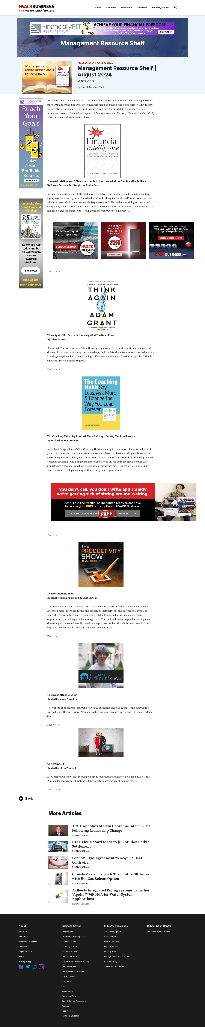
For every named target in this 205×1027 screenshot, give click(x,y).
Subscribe (126, 7)
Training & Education (70, 1016)
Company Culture (69, 946)
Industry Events (160, 7)
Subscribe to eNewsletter (158, 932)
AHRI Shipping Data (112, 932)
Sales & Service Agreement (74, 1001)
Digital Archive (25, 951)
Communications (69, 941)
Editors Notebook (69, 956)
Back (29, 798)
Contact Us (24, 946)
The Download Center (114, 966)
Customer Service (69, 951)
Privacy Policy (25, 961)
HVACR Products (111, 941)
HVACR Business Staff (92, 87)
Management (67, 991)
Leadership (67, 981)
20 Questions (67, 932)
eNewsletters (110, 937)
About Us (111, 7)
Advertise (142, 7)
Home (98, 7)
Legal (64, 986)
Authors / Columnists (28, 941)
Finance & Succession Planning (75, 961)
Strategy (65, 1006)
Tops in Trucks (68, 1011)
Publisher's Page (69, 996)
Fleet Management (70, 966)
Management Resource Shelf (117, 956)
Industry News (110, 951)
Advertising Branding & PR (73, 937)
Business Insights (112, 961)
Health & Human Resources (74, 971)
